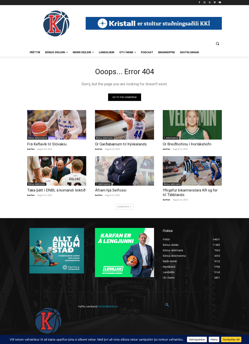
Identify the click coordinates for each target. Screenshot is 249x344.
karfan (31, 149)
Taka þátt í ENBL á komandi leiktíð (56, 190)
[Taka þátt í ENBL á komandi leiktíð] (56, 171)
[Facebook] (199, 3)
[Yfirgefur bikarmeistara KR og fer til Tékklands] (192, 171)
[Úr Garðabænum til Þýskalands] (124, 125)
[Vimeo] (215, 3)
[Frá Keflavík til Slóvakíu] (56, 125)
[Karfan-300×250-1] (124, 252)
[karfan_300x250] (56, 250)
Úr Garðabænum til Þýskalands (121, 144)
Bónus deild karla (104, 138)
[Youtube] (220, 3)
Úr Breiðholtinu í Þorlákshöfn (187, 144)
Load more (123, 206)
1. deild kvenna (171, 138)
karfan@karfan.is (108, 306)
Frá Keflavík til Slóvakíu (47, 144)
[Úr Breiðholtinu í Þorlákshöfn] (192, 125)
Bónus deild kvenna (37, 138)
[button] (217, 43)
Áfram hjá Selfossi (111, 190)
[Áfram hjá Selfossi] (124, 171)
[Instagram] (205, 3)
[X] (210, 3)
